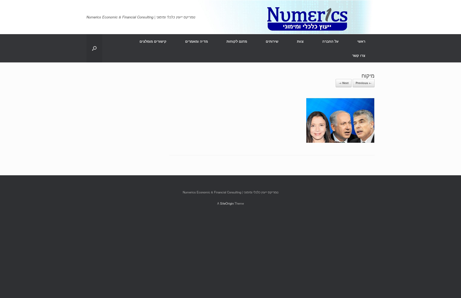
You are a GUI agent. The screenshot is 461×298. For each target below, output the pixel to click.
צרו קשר (358, 55)
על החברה (330, 41)
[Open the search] (94, 48)
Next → (344, 83)
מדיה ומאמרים (196, 41)
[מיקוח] (340, 141)
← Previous (364, 83)
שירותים (272, 41)
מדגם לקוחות (236, 41)
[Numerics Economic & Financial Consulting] (230, 17)
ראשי (361, 41)
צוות (300, 41)
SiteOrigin (227, 203)
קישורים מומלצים (153, 41)
